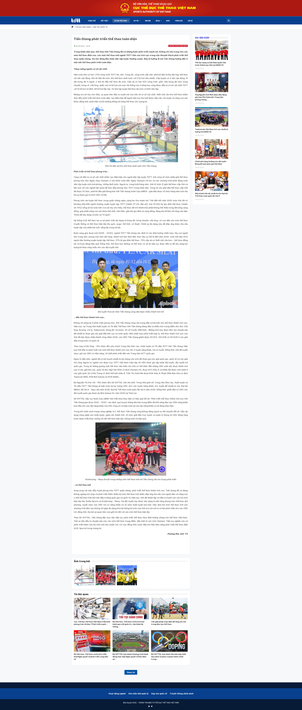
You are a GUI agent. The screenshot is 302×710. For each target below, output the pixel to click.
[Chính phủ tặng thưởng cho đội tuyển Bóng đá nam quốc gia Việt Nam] (211, 139)
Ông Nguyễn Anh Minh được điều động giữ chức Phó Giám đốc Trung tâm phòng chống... (211, 97)
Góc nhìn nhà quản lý (138, 693)
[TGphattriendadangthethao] (105, 566)
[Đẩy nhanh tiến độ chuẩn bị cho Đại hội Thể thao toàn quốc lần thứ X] (211, 171)
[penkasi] (127, 566)
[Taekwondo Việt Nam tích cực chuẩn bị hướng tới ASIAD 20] (211, 107)
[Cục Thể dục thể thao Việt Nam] (75, 20)
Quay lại (131, 672)
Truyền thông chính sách (178, 46)
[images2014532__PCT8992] (84, 566)
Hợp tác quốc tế (159, 693)
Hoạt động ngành (117, 693)
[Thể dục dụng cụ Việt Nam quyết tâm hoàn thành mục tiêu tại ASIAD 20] (211, 40)
